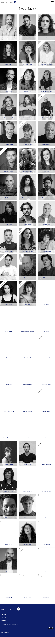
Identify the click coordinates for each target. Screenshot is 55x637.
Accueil (3, 612)
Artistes (3, 614)
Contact (3, 620)
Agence (3, 617)
